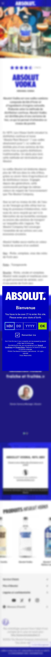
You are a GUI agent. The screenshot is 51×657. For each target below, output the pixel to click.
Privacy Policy (20, 347)
